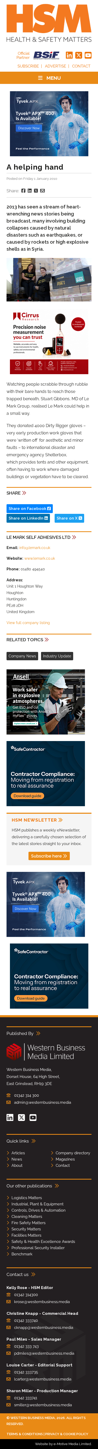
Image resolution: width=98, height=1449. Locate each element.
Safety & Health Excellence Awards (43, 1241)
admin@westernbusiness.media (42, 1102)
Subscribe (28, 66)
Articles (18, 1153)
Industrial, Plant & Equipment (37, 1204)
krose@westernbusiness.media (42, 1301)
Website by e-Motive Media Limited (63, 1444)
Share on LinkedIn (26, 518)
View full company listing (28, 623)
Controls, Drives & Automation (38, 1210)
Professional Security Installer (38, 1247)
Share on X (68, 518)
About (16, 1165)
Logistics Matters (26, 1197)
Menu (54, 78)
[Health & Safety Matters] (49, 23)
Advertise (55, 66)
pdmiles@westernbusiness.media (44, 1353)
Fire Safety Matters (28, 1222)
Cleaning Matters (26, 1216)
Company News (22, 656)
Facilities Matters (26, 1235)
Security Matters (26, 1229)
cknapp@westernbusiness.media (43, 1327)
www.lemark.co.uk (39, 558)
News (16, 1159)
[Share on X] (36, 190)
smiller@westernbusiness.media (43, 1405)
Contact (81, 66)
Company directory (73, 1153)
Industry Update (57, 656)
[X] (78, 55)
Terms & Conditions (25, 1434)
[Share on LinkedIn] (30, 190)
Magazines (65, 1159)
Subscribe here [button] (46, 856)
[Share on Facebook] (23, 190)
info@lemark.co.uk (34, 548)
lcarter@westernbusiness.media (42, 1379)
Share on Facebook (28, 508)
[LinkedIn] (69, 55)
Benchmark (21, 1254)
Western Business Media (32, 1418)
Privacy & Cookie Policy (66, 1434)
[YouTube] (88, 55)
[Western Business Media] (46, 1059)
